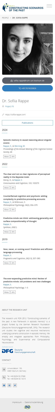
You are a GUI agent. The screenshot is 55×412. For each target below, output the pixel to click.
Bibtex (6, 156)
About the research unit (14, 310)
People (5, 17)
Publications (27, 122)
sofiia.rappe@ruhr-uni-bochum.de (28, 80)
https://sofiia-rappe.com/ (15, 114)
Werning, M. (19, 146)
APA (13, 156)
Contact (6, 360)
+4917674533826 (28, 88)
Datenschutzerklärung (34, 402)
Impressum (17, 402)
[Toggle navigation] (49, 6)
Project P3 (9, 106)
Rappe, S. (7, 146)
